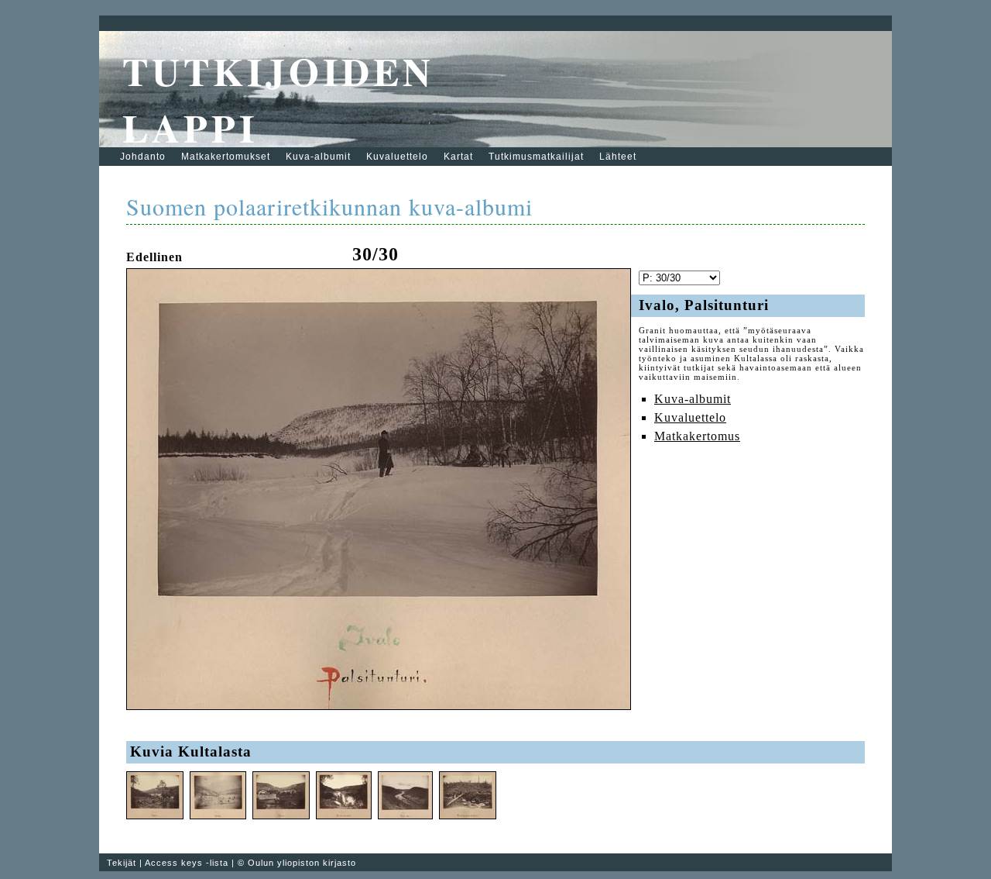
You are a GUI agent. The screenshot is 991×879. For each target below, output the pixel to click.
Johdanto (143, 156)
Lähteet (617, 156)
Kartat (458, 156)
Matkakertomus (697, 436)
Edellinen (154, 257)
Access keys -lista (186, 862)
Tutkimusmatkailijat (536, 156)
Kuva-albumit (318, 156)
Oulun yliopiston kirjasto (302, 862)
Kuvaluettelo (397, 156)
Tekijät (121, 862)
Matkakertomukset (225, 156)
